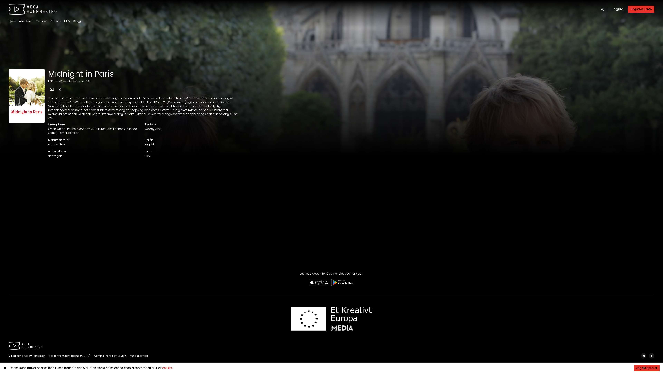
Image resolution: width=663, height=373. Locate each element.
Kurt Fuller (98, 129)
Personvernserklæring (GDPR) (69, 356)
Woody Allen (153, 129)
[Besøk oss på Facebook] (651, 356)
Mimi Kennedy (116, 129)
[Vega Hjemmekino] (25, 346)
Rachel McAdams (78, 129)
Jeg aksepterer (646, 368)
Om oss (55, 21)
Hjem (12, 21)
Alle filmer (26, 21)
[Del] (60, 89)
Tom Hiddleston (68, 133)
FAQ (67, 21)
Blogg (77, 21)
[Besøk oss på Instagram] (643, 356)
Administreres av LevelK (110, 356)
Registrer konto (641, 9)
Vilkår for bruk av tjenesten (27, 356)
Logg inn (617, 9)
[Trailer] (51, 89)
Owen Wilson (56, 129)
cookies (167, 368)
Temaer (41, 21)
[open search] (602, 9)
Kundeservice (139, 356)
